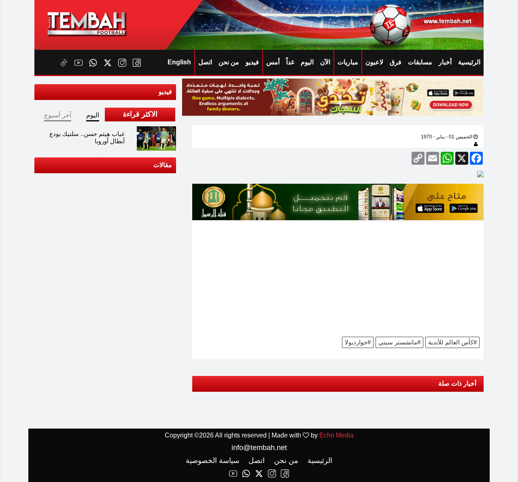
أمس (273, 62)
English (179, 62)
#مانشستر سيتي (399, 342)
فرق (395, 62)
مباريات (348, 62)
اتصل (205, 62)
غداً (290, 62)
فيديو (252, 62)
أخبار (445, 62)
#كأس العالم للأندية (452, 342)
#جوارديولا (358, 342)
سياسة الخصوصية (212, 461)
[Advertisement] (338, 278)
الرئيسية (469, 62)
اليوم (307, 62)
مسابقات (420, 62)
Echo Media (336, 435)
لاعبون (374, 62)
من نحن (229, 62)
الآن (325, 62)
